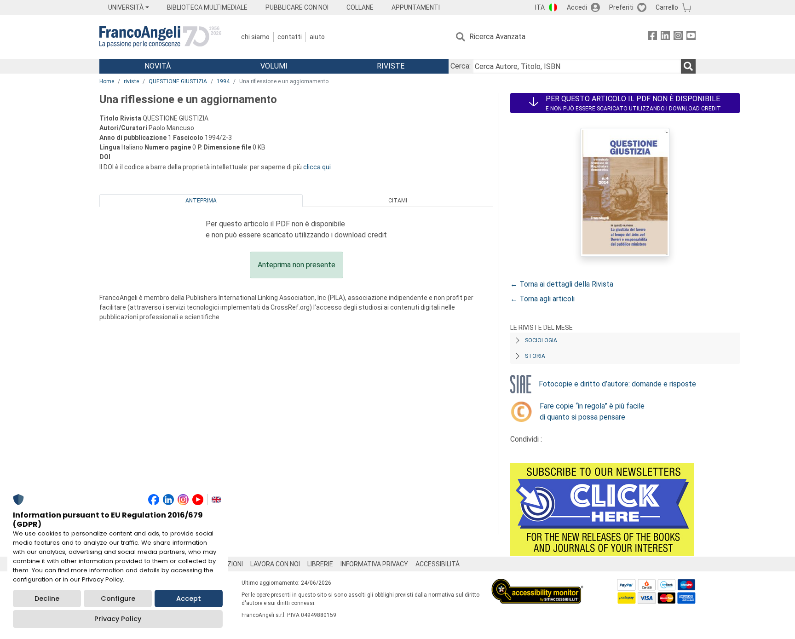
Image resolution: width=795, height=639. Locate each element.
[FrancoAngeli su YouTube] (691, 37)
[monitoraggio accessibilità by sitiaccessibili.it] (537, 584)
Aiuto (317, 36)
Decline (47, 598)
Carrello (667, 7)
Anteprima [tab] (201, 200)
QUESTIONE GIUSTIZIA (178, 81)
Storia (535, 356)
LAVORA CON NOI (275, 564)
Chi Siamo (255, 36)
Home (106, 81)
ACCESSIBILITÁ (437, 564)
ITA (540, 7)
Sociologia (541, 340)
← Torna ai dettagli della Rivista (561, 284)
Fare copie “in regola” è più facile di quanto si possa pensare (592, 411)
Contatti (289, 36)
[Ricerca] (688, 66)
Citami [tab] (397, 200)
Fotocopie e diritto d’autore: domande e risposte (617, 384)
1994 (223, 81)
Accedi (577, 7)
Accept (188, 598)
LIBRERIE (320, 564)
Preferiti (621, 7)
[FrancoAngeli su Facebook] (652, 37)
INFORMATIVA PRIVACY (374, 564)
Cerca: (460, 66)
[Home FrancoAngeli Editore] (160, 37)
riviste (131, 81)
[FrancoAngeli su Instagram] (678, 37)
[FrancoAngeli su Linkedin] (665, 37)
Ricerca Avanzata (497, 36)
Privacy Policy (117, 618)
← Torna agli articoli (542, 298)
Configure (118, 598)
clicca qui (317, 167)
